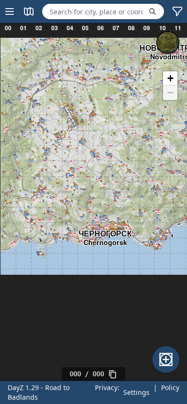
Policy (170, 387)
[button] (170, 78)
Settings (136, 392)
